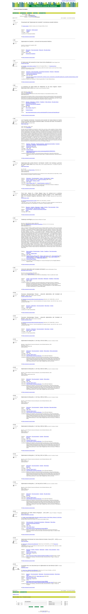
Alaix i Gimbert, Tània (30, 107)
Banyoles (28, 352)
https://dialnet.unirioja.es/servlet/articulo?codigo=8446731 (37, 528)
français (73, 0)
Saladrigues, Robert (24, 567)
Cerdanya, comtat (36, 180)
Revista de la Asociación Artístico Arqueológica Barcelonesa (33, 299)
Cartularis (32, 207)
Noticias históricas (31, 273)
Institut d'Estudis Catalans (31, 259)
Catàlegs (46, 549)
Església (46, 207)
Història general (35, 29)
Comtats (41, 178)
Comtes (52, 178)
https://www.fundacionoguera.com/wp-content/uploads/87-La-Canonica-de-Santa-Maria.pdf (42, 112)
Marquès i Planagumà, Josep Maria (27, 514)
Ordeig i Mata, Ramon (25, 166)
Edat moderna (46, 350)
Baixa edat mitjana (52, 407)
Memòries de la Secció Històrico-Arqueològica (34, 224)
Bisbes (27, 575)
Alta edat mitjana (47, 178)
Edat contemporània (53, 350)
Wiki (49, 611)
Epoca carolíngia (29, 251)
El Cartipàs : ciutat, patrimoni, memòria (29, 66)
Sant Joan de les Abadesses (31, 74)
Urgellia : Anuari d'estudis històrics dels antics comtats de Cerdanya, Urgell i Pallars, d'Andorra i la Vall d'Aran (42, 517)
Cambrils (28, 31)
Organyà (28, 524)
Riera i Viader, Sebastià (53, 256)
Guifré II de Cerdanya (42, 179)
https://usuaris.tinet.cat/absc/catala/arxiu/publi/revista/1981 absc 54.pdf (39, 582)
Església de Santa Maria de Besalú (39, 209)
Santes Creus (28, 147)
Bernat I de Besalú (29, 179)
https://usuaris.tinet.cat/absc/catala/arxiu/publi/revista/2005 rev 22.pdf (39, 555)
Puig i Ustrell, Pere (55, 255)
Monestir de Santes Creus (31, 146)
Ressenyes (28, 71)
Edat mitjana (28, 144)
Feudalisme (34, 144)
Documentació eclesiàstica (44, 71)
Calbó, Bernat (28, 576)
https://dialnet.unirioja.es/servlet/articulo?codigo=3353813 (37, 581)
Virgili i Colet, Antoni (24, 541)
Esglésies (43, 208)
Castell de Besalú (29, 209)
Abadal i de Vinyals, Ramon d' (32, 255)
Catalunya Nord (34, 253)
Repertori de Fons (53, 66)
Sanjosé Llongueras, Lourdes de (43, 183)
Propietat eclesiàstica (40, 143)
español (67, 0)
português (63, 0)
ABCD (45, 611)
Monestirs (52, 71)
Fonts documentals (34, 71)
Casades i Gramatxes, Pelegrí (26, 296)
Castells (42, 207)
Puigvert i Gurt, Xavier (25, 63)
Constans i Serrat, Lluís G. (31, 354)
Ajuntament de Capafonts (30, 53)
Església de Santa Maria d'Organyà (32, 523)
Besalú (27, 210)
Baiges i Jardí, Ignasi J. (44, 255)
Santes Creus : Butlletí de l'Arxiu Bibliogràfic (30, 570)
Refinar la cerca (33, 16)
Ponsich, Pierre (30, 256)
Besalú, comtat (29, 180)
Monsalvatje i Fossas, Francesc (26, 270)
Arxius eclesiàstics (52, 549)
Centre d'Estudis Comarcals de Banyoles (34, 355)
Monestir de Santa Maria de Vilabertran (33, 104)
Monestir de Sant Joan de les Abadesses (34, 72)
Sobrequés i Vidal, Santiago (40, 256)
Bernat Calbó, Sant (40, 576)
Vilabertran (28, 105)
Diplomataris (28, 29)
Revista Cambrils (26, 26)
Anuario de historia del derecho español (29, 200)
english (70, 0)
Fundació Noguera (29, 149)
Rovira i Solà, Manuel (30, 257)
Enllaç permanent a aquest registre (28, 36)
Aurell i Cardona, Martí (30, 183)
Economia (57, 143)
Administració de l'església (50, 143)
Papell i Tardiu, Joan (24, 123)
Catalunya (28, 253)
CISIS (43, 611)
